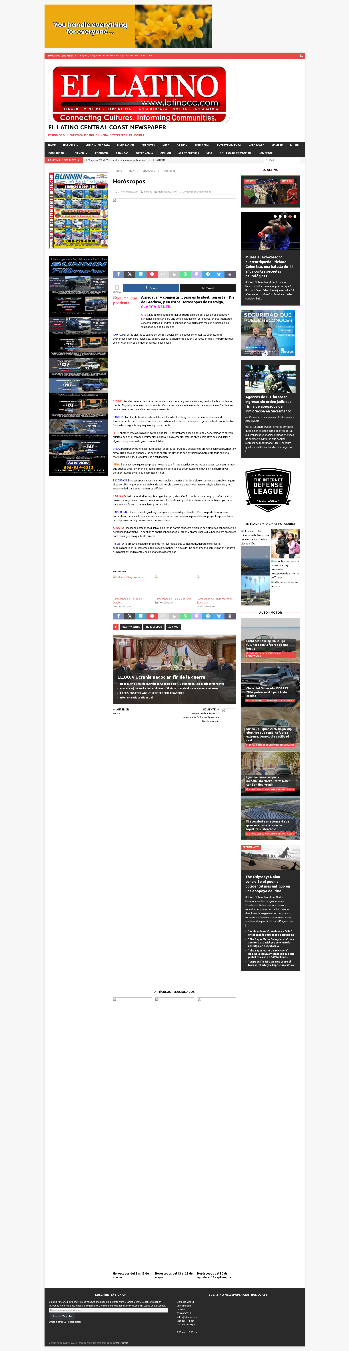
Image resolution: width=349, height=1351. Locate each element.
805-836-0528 (184, 1313)
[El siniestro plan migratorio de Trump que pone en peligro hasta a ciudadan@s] (255, 537)
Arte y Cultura (188, 153)
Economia (102, 153)
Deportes (148, 145)
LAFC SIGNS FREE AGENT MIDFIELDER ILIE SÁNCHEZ (152, 693)
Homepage (265, 153)
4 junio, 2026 (255, 789)
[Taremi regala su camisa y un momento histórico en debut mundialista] (261, 191)
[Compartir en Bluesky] (218, 274)
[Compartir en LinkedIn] (140, 274)
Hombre (277, 145)
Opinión (165, 153)
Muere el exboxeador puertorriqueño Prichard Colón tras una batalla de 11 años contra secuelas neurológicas (269, 266)
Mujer (294, 145)
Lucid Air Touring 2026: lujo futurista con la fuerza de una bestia (267, 644)
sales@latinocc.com (187, 1317)
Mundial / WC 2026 (98, 145)
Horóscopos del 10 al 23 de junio (173, 598)
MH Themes (122, 1343)
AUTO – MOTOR (270, 612)
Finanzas (122, 153)
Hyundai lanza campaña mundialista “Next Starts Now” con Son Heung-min (268, 780)
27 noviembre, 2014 (128, 191)
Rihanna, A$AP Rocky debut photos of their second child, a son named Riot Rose (169, 688)
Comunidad (56, 153)
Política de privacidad (235, 153)
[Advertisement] (174, 374)
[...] (260, 298)
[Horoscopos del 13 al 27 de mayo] (174, 1133)
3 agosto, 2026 (256, 653)
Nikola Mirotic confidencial (136, 697)
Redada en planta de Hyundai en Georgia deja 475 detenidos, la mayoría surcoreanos (172, 683)
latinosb (148, 191)
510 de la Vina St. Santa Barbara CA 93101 (185, 1306)
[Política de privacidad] (301, 56)
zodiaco (173, 627)
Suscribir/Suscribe (62, 1316)
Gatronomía (144, 153)
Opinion (182, 145)
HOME (52, 145)
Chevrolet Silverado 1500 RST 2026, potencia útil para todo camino (267, 692)
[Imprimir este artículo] (174, 274)
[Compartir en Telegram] (207, 274)
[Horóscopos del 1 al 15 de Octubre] (132, 586)
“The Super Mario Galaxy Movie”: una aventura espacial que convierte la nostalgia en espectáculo (271, 942)
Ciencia (80, 153)
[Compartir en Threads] (230, 274)
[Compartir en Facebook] (118, 274)
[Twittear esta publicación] (129, 274)
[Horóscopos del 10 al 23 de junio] (174, 586)
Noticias (69, 145)
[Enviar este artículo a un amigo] (163, 274)
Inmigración (125, 145)
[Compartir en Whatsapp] (185, 274)
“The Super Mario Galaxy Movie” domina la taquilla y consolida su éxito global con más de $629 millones (271, 954)
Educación (202, 145)
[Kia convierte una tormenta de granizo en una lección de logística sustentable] (270, 818)
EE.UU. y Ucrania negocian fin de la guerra (161, 677)
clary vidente (131, 627)
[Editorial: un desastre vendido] (285, 584)
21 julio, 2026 (255, 745)
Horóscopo (256, 145)
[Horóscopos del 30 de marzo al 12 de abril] (216, 586)
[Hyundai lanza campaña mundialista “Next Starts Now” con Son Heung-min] (270, 773)
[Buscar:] (282, 160)
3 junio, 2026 (255, 834)
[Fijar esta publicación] (152, 274)
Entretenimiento (229, 145)
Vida (209, 153)
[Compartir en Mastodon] (196, 274)
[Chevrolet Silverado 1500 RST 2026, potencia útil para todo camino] (270, 685)
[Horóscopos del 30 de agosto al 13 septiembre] (216, 1133)
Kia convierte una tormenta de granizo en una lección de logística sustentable (267, 825)
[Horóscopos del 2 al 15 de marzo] (132, 1133)
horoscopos (154, 627)
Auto (165, 145)
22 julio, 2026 (255, 701)
